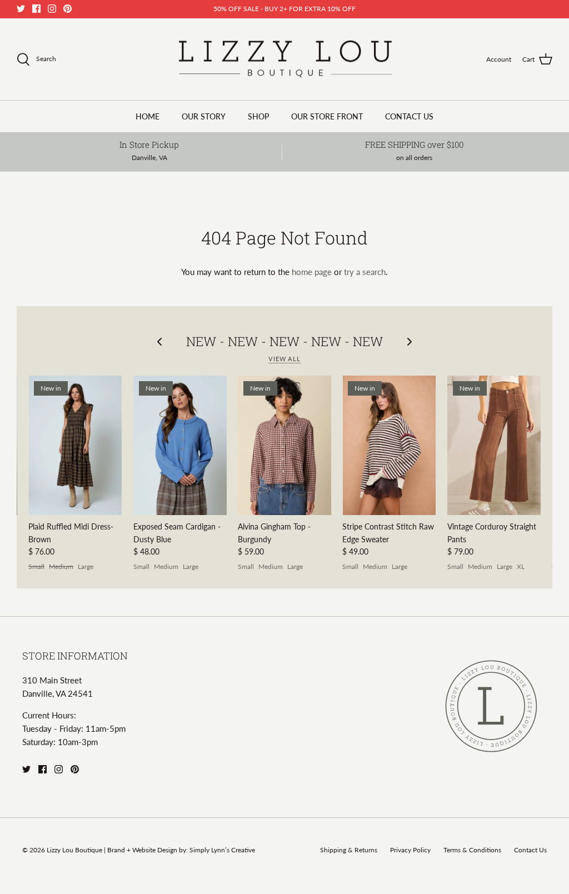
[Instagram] (52, 8)
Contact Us (530, 850)
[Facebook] (36, 8)
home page (312, 272)
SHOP (258, 116)
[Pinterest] (67, 8)
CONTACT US (409, 116)
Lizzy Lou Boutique (75, 850)
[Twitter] (21, 8)
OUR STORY (204, 116)
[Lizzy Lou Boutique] (285, 59)
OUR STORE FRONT (327, 116)
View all (284, 358)
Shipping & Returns (348, 850)
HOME (147, 116)
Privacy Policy (410, 850)
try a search (365, 272)
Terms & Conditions (472, 850)
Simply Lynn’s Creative (222, 850)
